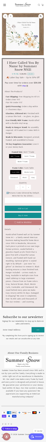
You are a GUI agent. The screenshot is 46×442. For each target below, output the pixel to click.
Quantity (23, 183)
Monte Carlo (28, 172)
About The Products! (13, 91)
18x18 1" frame (23, 162)
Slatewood (14, 177)
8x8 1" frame (15, 156)
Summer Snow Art (25, 434)
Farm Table (16, 172)
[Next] (10, 16)
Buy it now (23, 215)
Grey (33, 177)
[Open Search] (39, 5)
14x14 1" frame (29, 156)
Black (25, 177)
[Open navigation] (7, 5)
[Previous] (5, 16)
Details (8, 229)
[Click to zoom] (40, 16)
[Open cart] (43, 5)
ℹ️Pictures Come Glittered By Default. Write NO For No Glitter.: (23, 194)
